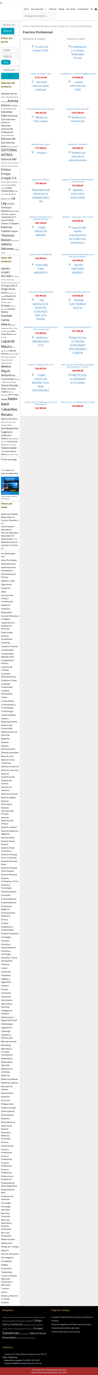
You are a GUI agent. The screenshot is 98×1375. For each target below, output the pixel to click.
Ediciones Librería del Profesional (7, 129)
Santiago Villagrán (6, 425)
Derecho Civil (7, 756)
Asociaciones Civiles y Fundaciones (7, 598)
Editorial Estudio (13, 166)
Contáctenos (83, 9)
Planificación (7, 1145)
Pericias (4, 1142)
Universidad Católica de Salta (65, 1328)
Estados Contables (10, 933)
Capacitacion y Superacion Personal (8, 625)
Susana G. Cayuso (10, 445)
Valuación (28, 1338)
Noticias (52, 9)
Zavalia (3, 253)
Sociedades (6, 1261)
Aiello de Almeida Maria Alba (9, 516)
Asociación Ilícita (7, 1321)
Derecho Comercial (10, 766)
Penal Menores (8, 1122)
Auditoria (5, 608)
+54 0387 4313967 (31, 1360)
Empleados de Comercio (25, 1329)
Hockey (4, 989)
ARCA (3, 591)
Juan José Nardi (6, 331)
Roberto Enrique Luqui (8, 422)
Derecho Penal (8, 837)
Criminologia (7, 711)
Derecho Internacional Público (7, 820)
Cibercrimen (7, 632)
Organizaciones (8, 1107)
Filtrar (5, 62)
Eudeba (9, 188)
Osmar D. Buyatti (10, 223)
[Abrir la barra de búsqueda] (92, 9)
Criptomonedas (8, 715)
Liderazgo (6, 1031)
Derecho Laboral (9, 827)
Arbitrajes (41, 1317)
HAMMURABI (7, 191)
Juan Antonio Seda (11, 328)
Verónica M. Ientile (13, 454)
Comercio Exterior (9, 646)
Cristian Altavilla (6, 109)
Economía (6, 895)
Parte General (7, 1115)
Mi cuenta (70, 9)
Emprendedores (8, 899)
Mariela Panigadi (13, 354)
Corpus (14, 105)
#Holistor (5, 1317)
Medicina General (9, 1079)
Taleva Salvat (9, 447)
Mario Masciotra (6, 357)
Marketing (6, 1045)
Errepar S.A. (9, 178)
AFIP (24, 1317)
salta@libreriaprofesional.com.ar (26, 1363)
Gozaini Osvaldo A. (10, 520)
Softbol (4, 1264)
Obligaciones (7, 1104)
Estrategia (6, 937)
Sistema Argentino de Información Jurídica (71, 1324)
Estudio (13, 185)
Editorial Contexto (7, 163)
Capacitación (29, 1321)
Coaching (5, 642)
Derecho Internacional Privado (7, 810)
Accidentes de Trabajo (16, 1317)
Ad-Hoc (3, 97)
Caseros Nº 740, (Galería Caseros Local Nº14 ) (25, 1354)
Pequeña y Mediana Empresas (6, 1135)
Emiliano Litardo (6, 302)
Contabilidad (7, 650)
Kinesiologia (7, 1024)
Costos (4, 697)
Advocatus (9, 97)
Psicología (6, 1203)
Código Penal (27, 1325)
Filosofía (5, 940)
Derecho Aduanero (10, 752)
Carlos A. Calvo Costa (7, 280)
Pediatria (5, 1118)
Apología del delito (32, 1317)
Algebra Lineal (8, 580)
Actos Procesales (9, 560)
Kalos (9, 199)
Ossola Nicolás (9, 385)
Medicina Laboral (9, 1082)
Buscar (8, 31)
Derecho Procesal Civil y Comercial (49, 26)
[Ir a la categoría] (10, 76)
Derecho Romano (9, 874)
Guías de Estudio (24, 1334)
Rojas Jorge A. (7, 538)
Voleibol (5, 1302)
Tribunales (15, 240)
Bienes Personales (18, 1321)
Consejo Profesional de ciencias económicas (72, 1317)
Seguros (5, 1250)
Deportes (5, 738)
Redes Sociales (8, 1239)
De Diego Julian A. (9, 285)
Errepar (6, 174)
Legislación (6, 1027)
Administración (8, 563)
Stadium (14, 231)
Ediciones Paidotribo (7, 135)
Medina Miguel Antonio (6, 370)
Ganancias (6, 971)
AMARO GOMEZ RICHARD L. (7, 272)
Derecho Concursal (10, 770)
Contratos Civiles (9, 680)
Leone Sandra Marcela (7, 528)
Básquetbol (6, 612)
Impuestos (6, 992)
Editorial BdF (9, 159)
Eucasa (3, 188)
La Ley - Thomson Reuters (8, 207)
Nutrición (5, 1100)
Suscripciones (37, 9)
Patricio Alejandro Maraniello (9, 534)
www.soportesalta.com (52, 1372)
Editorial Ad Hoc (13, 146)
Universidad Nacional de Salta (65, 1331)
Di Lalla (13, 109)
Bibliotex (6, 105)
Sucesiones (6, 1268)
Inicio (26, 9)
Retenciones (6, 1243)
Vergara (16, 249)
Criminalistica (7, 701)
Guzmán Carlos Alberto (6, 320)
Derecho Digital (8, 797)
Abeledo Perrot (9, 93)
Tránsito (5, 1288)
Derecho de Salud (9, 793)
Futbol (4, 968)
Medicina (5, 1075)
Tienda (61, 9)
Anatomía (5, 588)
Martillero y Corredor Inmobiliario (7, 1051)
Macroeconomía (8, 1041)
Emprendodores (8, 902)
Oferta (18, 1338)
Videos (33, 1338)
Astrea (13, 100)
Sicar (22, 1338)
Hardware (6, 975)
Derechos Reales (8, 891)
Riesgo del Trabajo (10, 1246)
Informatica (6, 1000)
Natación (5, 1096)
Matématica (7, 1058)
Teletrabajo (6, 1272)
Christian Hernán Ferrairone (10, 283)
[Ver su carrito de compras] (96, 9)
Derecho (5, 742)
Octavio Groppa (11, 382)
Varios (4, 1292)
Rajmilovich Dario (9, 418)
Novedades (9, 1337)
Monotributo (7, 1093)
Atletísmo (5, 605)
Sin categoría (7, 1257)
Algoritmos (6, 584)
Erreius (6, 169)
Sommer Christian (9, 545)
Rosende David (8, 542)
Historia (5, 985)
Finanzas (5, 964)
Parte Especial (7, 1111)
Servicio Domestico (10, 1253)
